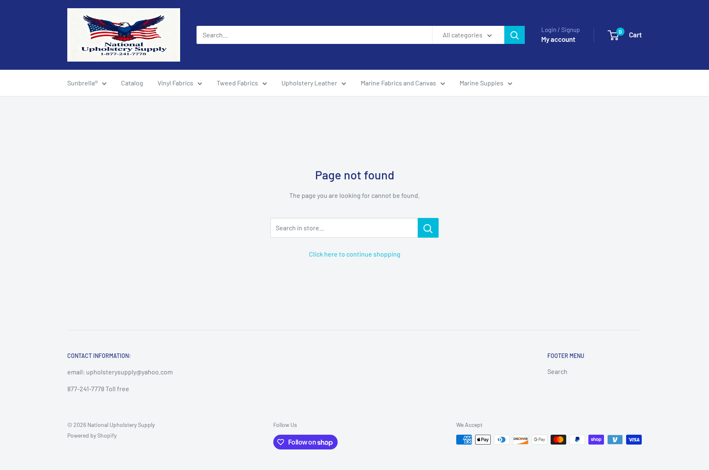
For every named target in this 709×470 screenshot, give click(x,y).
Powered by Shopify (92, 435)
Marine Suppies (481, 83)
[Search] (514, 35)
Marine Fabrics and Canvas (398, 83)
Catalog (132, 83)
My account (558, 39)
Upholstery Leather (309, 83)
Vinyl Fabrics (175, 83)
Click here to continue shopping (354, 254)
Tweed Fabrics (237, 83)
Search (557, 371)
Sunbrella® (82, 83)
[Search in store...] (428, 228)
